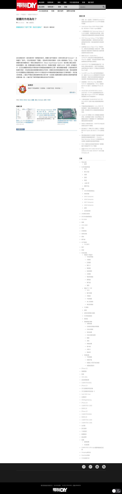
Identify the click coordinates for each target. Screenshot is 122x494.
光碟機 (89, 274)
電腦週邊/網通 (88, 321)
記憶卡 (89, 349)
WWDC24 (84, 417)
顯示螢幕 (89, 293)
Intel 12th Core (86, 394)
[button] (116, 491)
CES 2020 (84, 225)
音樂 (85, 174)
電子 (83, 247)
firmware (40, 100)
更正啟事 (84, 428)
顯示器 (83, 239)
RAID (21, 100)
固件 (45, 100)
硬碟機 (89, 268)
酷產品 (86, 318)
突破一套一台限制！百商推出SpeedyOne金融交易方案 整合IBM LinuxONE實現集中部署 (93, 21)
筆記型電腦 (90, 304)
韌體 (33, 100)
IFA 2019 (84, 219)
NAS (88, 290)
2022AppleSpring (87, 400)
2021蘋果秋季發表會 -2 (88, 391)
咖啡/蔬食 (84, 233)
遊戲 (65, 2)
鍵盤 (88, 338)
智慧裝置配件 (90, 365)
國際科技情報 (71, 11)
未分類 (83, 425)
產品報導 (41, 2)
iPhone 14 (84, 402)
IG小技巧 (86, 244)
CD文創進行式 (85, 458)
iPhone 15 (84, 411)
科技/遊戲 (84, 253)
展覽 (85, 208)
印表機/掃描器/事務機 (93, 326)
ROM (49, 100)
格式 (36, 100)
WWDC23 (84, 408)
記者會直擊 (87, 211)
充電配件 (84, 397)
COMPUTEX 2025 (87, 420)
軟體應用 (84, 434)
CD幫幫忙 (31, 22)
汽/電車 (86, 307)
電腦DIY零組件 (88, 254)
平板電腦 (89, 298)
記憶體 (89, 262)
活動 (83, 189)
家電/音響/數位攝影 (89, 313)
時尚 (83, 228)
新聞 (83, 2)
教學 (85, 164)
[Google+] (90, 467)
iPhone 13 (84, 385)
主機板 (89, 259)
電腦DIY (26, 5)
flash (29, 100)
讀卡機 (89, 346)
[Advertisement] (46, 39)
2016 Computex (88, 199)
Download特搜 (86, 455)
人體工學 (86, 183)
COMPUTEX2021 (87, 382)
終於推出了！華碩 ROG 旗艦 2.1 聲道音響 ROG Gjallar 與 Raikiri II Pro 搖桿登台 (93, 130)
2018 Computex (88, 205)
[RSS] (104, 467)
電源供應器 (90, 276)
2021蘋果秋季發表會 (87, 388)
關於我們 (91, 2)
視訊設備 (89, 332)
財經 (83, 250)
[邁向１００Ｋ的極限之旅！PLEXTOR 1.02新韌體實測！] (25, 113)
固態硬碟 (89, 271)
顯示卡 (89, 265)
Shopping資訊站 (86, 452)
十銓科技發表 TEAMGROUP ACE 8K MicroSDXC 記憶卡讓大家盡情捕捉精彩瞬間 (93, 101)
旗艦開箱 (84, 371)
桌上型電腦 (90, 301)
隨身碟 (89, 352)
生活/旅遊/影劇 (74, 2)
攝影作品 (86, 186)
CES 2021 (84, 377)
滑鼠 (88, 340)
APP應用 (84, 242)
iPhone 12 (84, 368)
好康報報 (84, 231)
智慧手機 (89, 360)
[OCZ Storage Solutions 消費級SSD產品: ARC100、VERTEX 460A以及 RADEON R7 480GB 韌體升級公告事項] (47, 114)
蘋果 (59, 2)
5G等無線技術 (88, 316)
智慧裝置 (50, 2)
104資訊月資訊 (86, 213)
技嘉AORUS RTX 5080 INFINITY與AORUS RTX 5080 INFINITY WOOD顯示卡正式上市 (93, 150)
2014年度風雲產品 (89, 191)
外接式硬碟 (90, 329)
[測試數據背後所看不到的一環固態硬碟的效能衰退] (67, 113)
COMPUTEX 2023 (87, 405)
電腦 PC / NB (88, 288)
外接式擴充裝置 (91, 335)
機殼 (88, 285)
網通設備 (89, 343)
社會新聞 (86, 444)
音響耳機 (89, 323)
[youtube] (97, 467)
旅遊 (85, 177)
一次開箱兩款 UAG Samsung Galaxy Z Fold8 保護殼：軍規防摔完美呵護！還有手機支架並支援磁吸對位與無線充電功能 (93, 33)
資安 (83, 236)
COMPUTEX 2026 (87, 422)
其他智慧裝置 (85, 380)
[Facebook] (84, 467)
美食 (85, 169)
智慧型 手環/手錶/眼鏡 (93, 362)
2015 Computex (88, 196)
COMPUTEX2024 (87, 414)
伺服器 (89, 296)
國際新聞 (86, 442)
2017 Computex (88, 202)
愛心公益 (86, 171)
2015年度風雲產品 (87, 216)
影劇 (85, 180)
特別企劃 (84, 162)
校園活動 (86, 193)
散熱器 (89, 279)
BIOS (25, 100)
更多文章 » (73, 92)
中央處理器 (90, 256)
